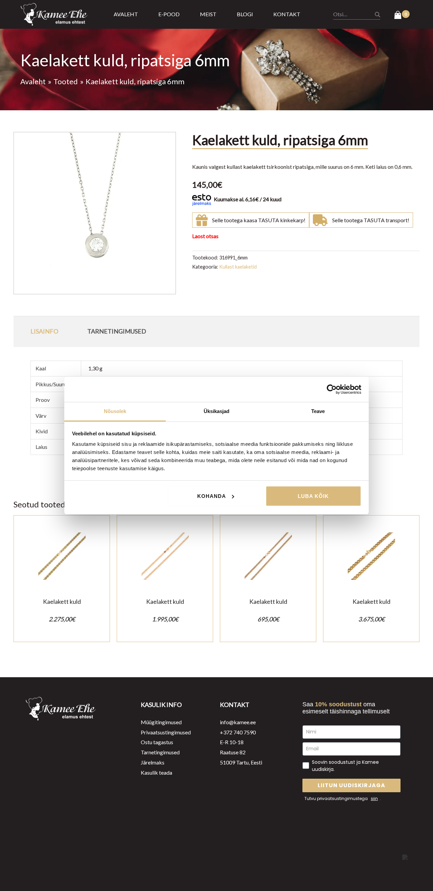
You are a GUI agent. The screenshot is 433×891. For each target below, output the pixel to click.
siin (374, 798)
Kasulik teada (156, 772)
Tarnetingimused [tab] (116, 331)
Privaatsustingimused (166, 732)
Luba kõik (313, 496)
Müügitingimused (161, 722)
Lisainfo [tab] (44, 331)
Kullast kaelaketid (238, 267)
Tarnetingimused (160, 752)
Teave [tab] (318, 411)
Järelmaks (152, 762)
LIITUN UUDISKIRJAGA (351, 785)
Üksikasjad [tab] (217, 411)
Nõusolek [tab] (115, 411)
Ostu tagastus (157, 742)
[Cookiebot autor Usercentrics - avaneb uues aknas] (331, 389)
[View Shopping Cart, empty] (402, 15)
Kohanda (211, 496)
